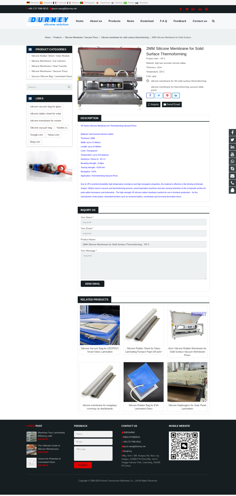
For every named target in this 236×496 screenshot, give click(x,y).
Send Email (173, 104)
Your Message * (89, 250)
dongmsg (127, 451)
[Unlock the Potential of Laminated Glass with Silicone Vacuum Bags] (31, 467)
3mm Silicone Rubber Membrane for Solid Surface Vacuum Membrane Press (187, 351)
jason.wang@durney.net (64, 8)
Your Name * (87, 217)
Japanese (105, 2)
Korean (119, 2)
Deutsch (35, 2)
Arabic (131, 2)
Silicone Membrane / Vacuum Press (81, 37)
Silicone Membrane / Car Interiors (48, 61)
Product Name (88, 239)
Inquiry (154, 104)
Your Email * (87, 228)
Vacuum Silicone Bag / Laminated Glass (51, 76)
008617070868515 (131, 437)
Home (47, 37)
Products (57, 37)
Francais (62, 2)
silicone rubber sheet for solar (45, 113)
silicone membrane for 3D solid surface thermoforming (178, 81)
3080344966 (129, 432)
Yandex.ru (62, 127)
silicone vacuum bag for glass (45, 106)
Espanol (48, 2)
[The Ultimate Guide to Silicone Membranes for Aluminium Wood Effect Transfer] (31, 454)
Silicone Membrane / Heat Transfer (49, 66)
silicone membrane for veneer (45, 120)
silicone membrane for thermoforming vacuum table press (177, 87)
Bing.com (35, 141)
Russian (143, 2)
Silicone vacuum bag (41, 127)
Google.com (36, 134)
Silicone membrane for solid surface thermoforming (125, 37)
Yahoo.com (53, 134)
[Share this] (150, 95)
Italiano (75, 2)
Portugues (90, 2)
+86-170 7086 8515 (38, 8)
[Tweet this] (159, 95)
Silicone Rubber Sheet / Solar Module (50, 55)
